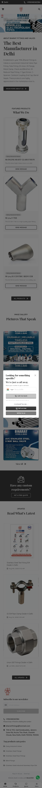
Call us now (22, 408)
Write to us (21, 413)
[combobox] (9, 390)
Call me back (22, 396)
